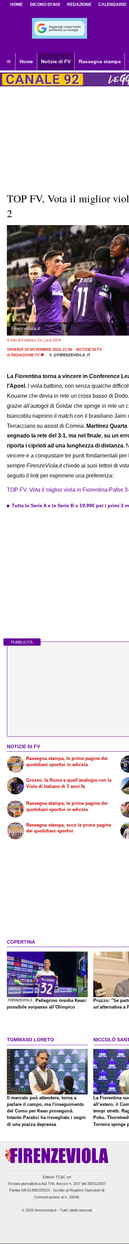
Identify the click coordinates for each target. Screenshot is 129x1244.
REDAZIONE (79, 4)
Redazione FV (25, 355)
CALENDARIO (112, 4)
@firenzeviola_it (71, 355)
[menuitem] (8, 62)
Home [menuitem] (26, 61)
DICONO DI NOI (45, 4)
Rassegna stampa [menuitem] (100, 61)
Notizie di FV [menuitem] (56, 61)
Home (16, 4)
